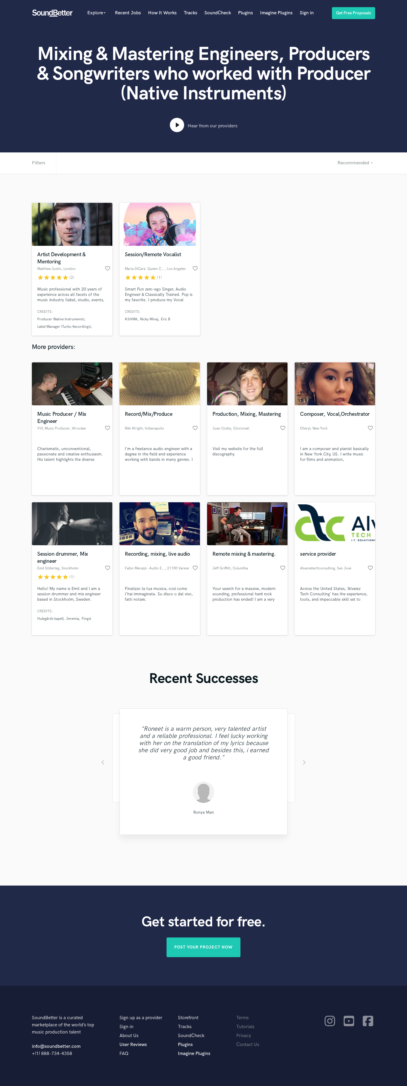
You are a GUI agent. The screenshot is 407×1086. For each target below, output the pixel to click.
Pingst (86, 619)
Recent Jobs (128, 13)
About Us (129, 1036)
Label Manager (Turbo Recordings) (64, 327)
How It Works (162, 13)
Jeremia (72, 619)
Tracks (190, 13)
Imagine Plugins (276, 13)
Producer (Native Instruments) (60, 319)
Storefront (188, 1018)
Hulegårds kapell (50, 619)
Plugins (245, 13)
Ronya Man (203, 812)
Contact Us (247, 1045)
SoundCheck (217, 13)
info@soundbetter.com (56, 1046)
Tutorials (245, 1027)
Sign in (307, 13)
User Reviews (133, 1045)
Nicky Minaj (149, 319)
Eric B (165, 319)
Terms (242, 1018)
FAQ (123, 1053)
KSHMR (131, 319)
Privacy (243, 1036)
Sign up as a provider (140, 1018)
